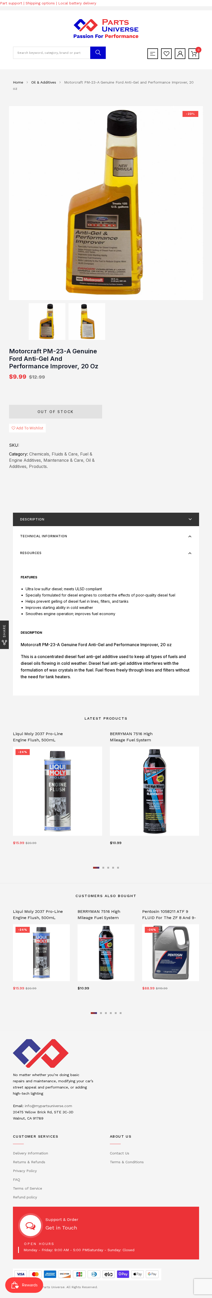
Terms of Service (27, 1188)
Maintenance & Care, (64, 460)
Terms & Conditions (127, 1162)
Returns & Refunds (29, 1162)
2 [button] (103, 868)
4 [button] (113, 868)
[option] (106, 203)
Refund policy (25, 1197)
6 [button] (121, 1013)
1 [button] (96, 868)
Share (4, 630)
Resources (31, 553)
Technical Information (43, 536)
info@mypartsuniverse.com (48, 1106)
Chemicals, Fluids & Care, (54, 454)
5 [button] (118, 868)
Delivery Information (30, 1153)
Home (18, 82)
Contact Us (119, 1153)
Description (32, 519)
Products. (38, 466)
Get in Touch (61, 1228)
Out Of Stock (55, 411)
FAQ (16, 1179)
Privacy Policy (25, 1171)
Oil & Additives (43, 82)
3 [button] (108, 868)
